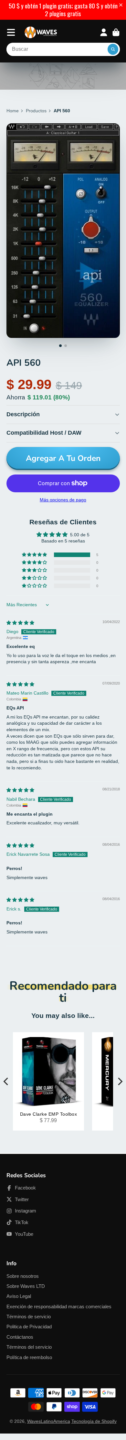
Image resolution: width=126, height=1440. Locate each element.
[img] (20, 622)
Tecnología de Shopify (94, 1421)
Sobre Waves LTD (25, 1286)
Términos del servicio (29, 1347)
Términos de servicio (28, 1316)
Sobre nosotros (22, 1276)
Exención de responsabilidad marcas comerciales (58, 1306)
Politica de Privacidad (29, 1326)
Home (12, 110)
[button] (122, 4)
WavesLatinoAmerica (48, 1421)
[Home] (41, 32)
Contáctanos (19, 1337)
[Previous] (6, 1081)
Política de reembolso (29, 1357)
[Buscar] (113, 49)
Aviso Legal (18, 1296)
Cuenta (104, 32)
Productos (36, 110)
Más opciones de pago (63, 499)
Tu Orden (116, 32)
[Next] (119, 1081)
